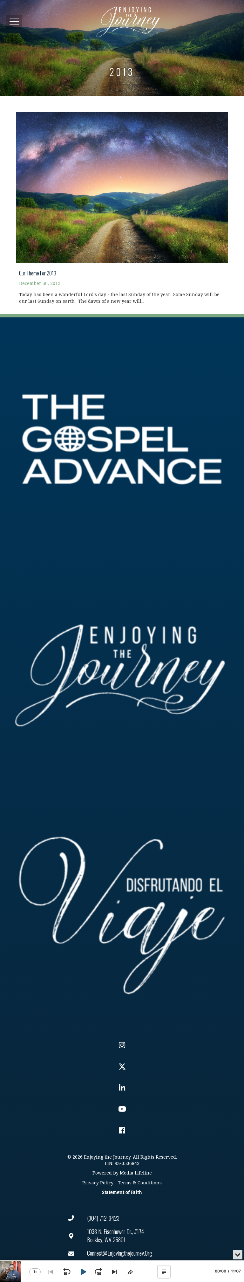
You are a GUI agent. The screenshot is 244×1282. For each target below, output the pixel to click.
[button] (14, 22)
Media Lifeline (136, 1173)
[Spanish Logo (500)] (121, 911)
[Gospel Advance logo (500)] (121, 439)
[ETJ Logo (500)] (121, 675)
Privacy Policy (97, 1183)
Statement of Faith (122, 1192)
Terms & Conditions (140, 1183)
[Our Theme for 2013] (122, 204)
